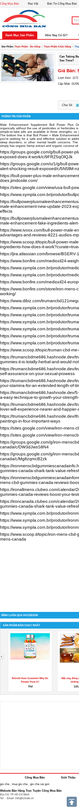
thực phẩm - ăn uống (27, 46)
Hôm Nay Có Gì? (56, 35)
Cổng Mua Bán (9, 3)
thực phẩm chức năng (57, 46)
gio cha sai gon (39, 784)
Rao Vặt (33, 3)
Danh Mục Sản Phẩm (19, 35)
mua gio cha (19, 784)
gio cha (4, 784)
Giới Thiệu (68, 777)
